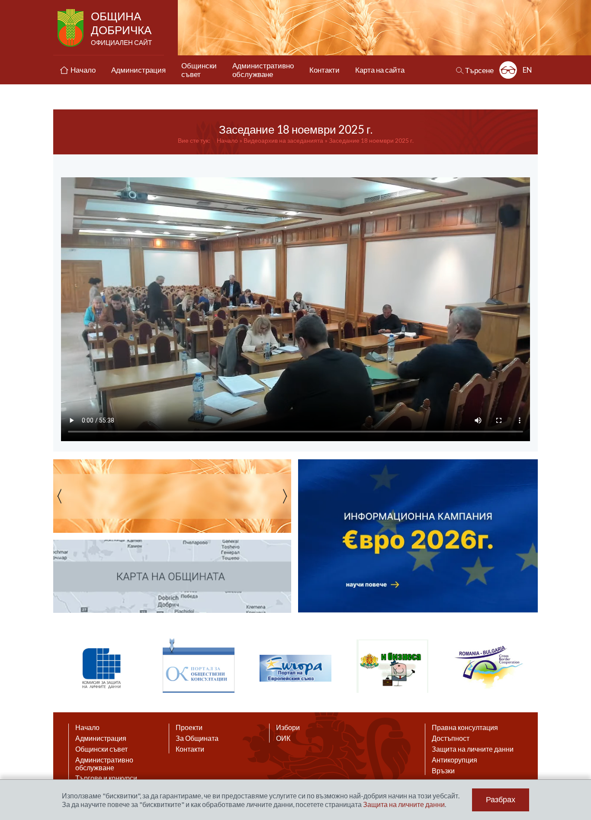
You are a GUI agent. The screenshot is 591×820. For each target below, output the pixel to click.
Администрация (100, 738)
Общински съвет (101, 749)
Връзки (443, 771)
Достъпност (450, 738)
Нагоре (576, 736)
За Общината (197, 738)
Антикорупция (454, 760)
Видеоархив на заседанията (283, 140)
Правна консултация (465, 727)
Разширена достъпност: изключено (508, 70)
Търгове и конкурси (106, 778)
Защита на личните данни (473, 749)
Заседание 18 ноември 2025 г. (371, 140)
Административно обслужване (104, 764)
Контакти (190, 749)
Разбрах (500, 799)
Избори (288, 727)
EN (527, 69)
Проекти (189, 727)
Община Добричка (121, 27)
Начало (227, 140)
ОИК (283, 738)
